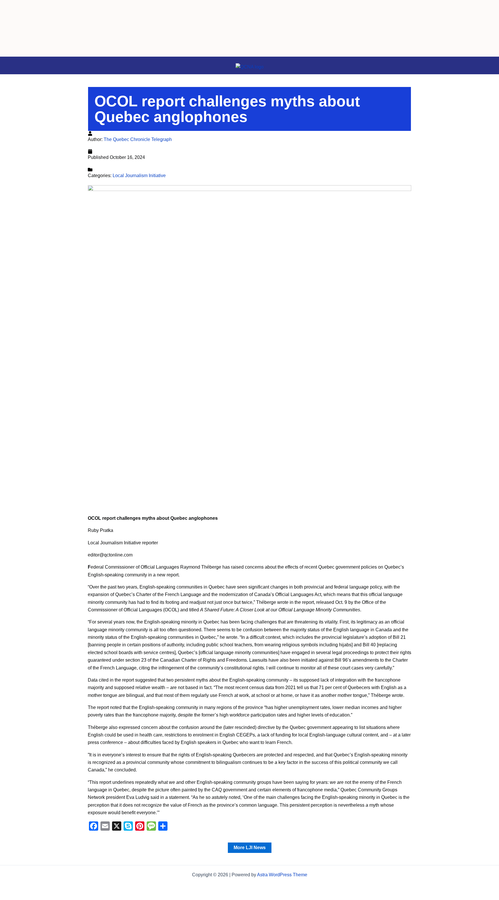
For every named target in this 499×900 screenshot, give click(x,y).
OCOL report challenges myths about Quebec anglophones (227, 109)
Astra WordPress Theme (282, 874)
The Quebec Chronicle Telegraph (138, 139)
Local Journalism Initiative (139, 175)
